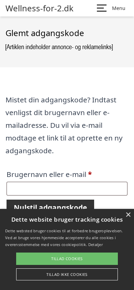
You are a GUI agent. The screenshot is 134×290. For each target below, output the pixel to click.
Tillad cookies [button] (67, 258)
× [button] (128, 215)
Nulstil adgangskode (50, 207)
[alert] (67, 249)
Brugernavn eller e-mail (65, 174)
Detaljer (95, 244)
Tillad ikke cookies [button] (67, 274)
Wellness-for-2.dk (39, 8)
